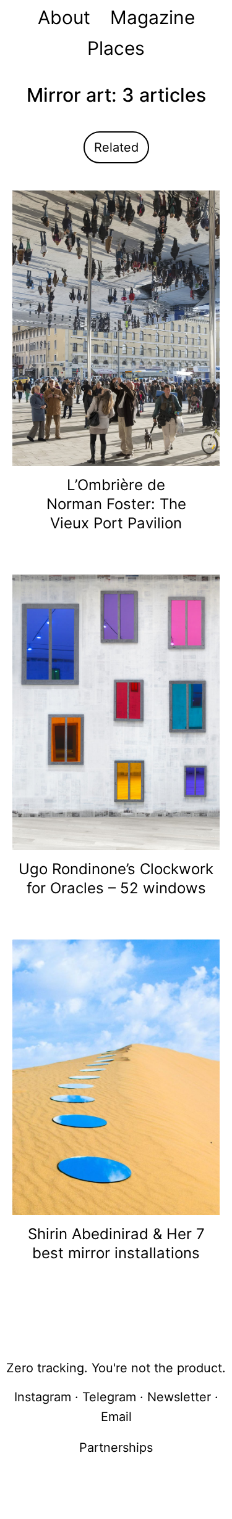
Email (116, 1416)
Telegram (109, 1397)
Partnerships (116, 1447)
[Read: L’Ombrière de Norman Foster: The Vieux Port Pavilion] (116, 327)
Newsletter (179, 1397)
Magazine (152, 17)
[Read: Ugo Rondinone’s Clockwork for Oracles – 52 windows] (116, 711)
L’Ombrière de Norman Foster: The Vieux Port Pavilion (116, 504)
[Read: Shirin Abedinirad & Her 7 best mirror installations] (116, 1076)
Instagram (42, 1397)
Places (116, 48)
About (64, 17)
